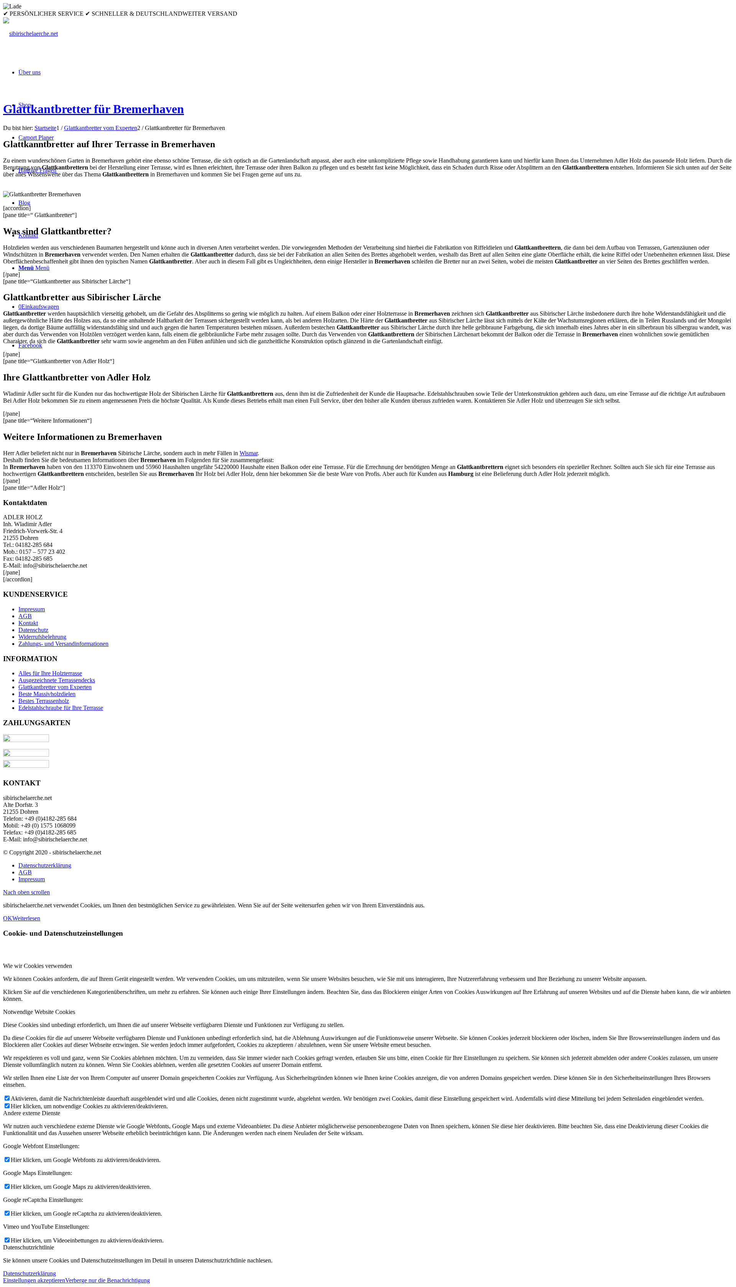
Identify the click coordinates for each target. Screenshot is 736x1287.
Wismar (249, 453)
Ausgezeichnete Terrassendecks (56, 680)
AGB (25, 616)
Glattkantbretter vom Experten (55, 687)
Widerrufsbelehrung (42, 637)
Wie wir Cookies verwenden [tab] (37, 966)
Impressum (31, 609)
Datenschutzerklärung (29, 1273)
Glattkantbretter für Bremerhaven (93, 109)
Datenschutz (33, 630)
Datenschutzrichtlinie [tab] (28, 1247)
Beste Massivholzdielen (47, 694)
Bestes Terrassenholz (43, 701)
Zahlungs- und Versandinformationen (63, 643)
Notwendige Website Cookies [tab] (39, 1012)
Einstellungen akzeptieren (34, 1280)
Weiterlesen (26, 918)
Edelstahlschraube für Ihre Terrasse (60, 707)
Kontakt (28, 623)
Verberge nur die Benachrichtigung (107, 1280)
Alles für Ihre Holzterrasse (50, 673)
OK (7, 918)
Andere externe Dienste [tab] (31, 1113)
